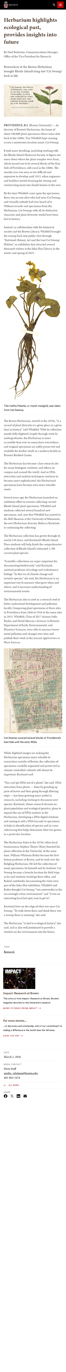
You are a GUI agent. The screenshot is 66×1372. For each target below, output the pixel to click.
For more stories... (15, 1020)
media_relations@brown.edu (21, 1073)
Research (9, 952)
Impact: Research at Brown (21, 993)
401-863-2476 (12, 1078)
